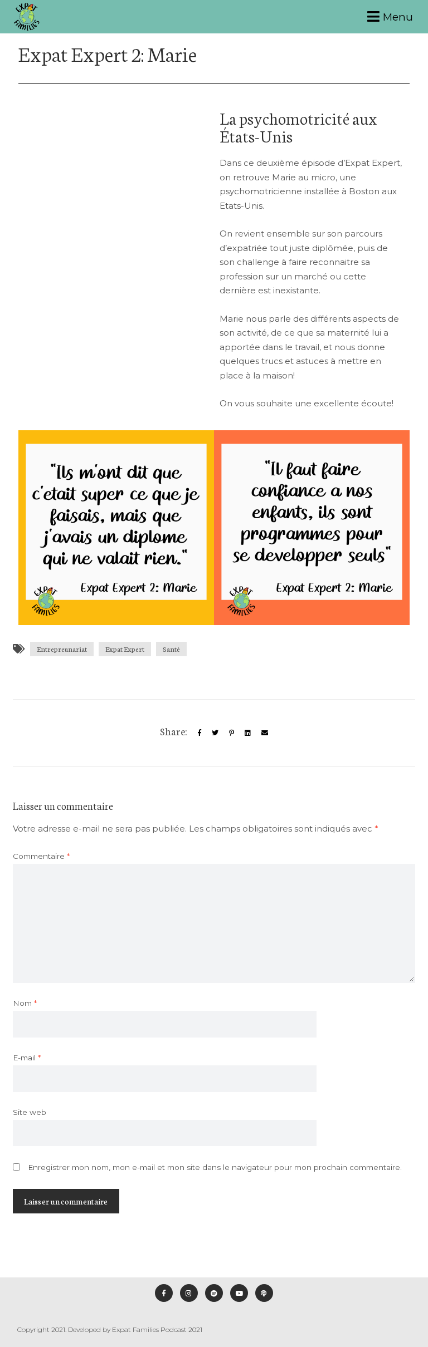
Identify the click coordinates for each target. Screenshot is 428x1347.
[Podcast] (264, 1293)
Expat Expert (124, 648)
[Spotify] (214, 1293)
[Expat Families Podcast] (27, 16)
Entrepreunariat (62, 648)
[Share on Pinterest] (231, 733)
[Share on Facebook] (199, 733)
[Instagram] (189, 1293)
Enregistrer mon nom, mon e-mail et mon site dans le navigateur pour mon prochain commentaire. (215, 1167)
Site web (29, 1112)
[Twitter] (215, 733)
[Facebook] (164, 1293)
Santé (171, 648)
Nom (25, 1003)
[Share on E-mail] (264, 733)
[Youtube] (239, 1293)
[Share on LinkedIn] (248, 733)
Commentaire (41, 856)
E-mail (27, 1057)
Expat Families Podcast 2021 (157, 1329)
